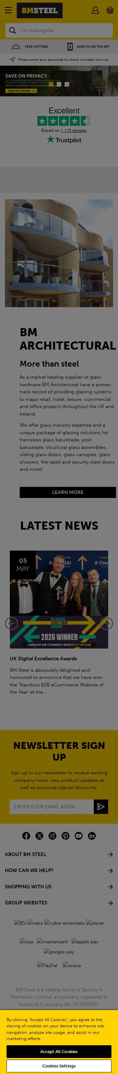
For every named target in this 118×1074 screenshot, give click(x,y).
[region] (59, 1041)
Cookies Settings (59, 1066)
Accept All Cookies (59, 1051)
